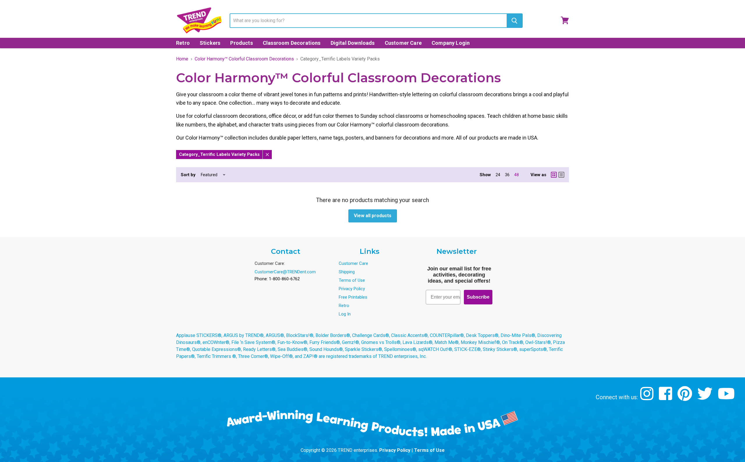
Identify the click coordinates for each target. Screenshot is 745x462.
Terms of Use (352, 280)
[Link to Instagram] (648, 398)
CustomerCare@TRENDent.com (285, 271)
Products (241, 43)
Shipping (347, 271)
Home (182, 59)
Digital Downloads (353, 43)
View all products (372, 215)
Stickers (210, 43)
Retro (183, 43)
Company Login (451, 43)
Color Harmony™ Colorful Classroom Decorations (244, 59)
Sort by (188, 174)
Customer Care (403, 43)
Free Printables (353, 297)
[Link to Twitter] (705, 398)
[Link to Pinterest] (685, 398)
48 (516, 174)
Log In (345, 314)
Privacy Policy (352, 288)
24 (498, 174)
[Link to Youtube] (727, 398)
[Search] (514, 20)
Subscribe (478, 297)
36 (507, 174)
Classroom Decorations (292, 43)
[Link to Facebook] (666, 398)
